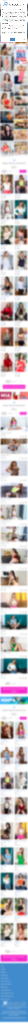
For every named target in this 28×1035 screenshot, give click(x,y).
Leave (25, 39)
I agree (12, 39)
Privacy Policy (6, 33)
